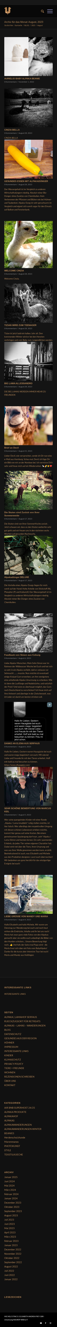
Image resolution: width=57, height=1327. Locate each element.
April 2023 (10, 1232)
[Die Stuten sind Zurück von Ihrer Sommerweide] (28, 490)
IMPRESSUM (11, 1046)
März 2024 (10, 1189)
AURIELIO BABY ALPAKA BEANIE (22, 78)
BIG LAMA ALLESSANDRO (18, 383)
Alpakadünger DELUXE (16, 577)
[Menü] (48, 11)
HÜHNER (9, 1042)
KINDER (8, 1055)
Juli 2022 (9, 1270)
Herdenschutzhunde (14, 1137)
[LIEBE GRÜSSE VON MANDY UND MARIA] (28, 894)
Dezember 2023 (12, 1202)
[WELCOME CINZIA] (28, 244)
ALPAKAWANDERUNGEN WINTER (22, 1129)
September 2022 (13, 1262)
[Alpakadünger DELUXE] (28, 555)
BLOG (7, 1029)
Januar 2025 (11, 1177)
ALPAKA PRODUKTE (15, 1111)
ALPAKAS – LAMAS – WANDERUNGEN (24, 1025)
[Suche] (41, 11)
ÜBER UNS (10, 1080)
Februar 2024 (11, 1194)
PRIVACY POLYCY (13, 1063)
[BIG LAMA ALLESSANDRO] (28, 361)
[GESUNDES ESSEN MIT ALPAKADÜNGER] (28, 159)
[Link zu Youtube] (40, 1323)
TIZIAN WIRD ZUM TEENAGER (20, 325)
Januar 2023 (11, 1245)
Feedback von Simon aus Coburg (22, 655)
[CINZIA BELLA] (28, 107)
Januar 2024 (11, 1198)
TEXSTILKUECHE (13, 1154)
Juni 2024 (9, 1181)
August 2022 (11, 1266)
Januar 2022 (11, 1279)
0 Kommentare (10, 82)
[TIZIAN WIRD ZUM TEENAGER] (28, 303)
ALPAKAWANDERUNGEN (18, 1124)
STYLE (7, 1150)
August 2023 (11, 1215)
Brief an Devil (11, 447)
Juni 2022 (9, 1275)
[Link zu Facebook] (45, 1323)
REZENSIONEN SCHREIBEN (19, 1076)
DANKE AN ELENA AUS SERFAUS (22, 743)
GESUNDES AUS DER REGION (20, 1038)
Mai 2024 (9, 1185)
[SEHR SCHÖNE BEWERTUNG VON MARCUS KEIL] (28, 786)
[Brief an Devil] (28, 425)
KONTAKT (9, 1085)
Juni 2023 (9, 1223)
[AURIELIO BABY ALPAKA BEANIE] (28, 56)
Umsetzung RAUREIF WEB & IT (16, 1320)
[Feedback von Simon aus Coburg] (28, 632)
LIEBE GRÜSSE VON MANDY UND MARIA (26, 916)
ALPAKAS (9, 1120)
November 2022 (12, 1253)
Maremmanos (11, 1141)
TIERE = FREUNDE (14, 1068)
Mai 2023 (9, 1228)
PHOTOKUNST (12, 1146)
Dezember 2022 (12, 1249)
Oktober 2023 (11, 1206)
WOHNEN (9, 1072)
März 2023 (10, 1236)
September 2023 (13, 1211)
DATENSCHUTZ (12, 1034)
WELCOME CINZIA (14, 270)
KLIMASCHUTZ (12, 1059)
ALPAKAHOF (11, 1116)
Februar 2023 (11, 1240)
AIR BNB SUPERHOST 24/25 (19, 1107)
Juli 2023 (9, 1219)
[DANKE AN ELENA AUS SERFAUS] (28, 721)
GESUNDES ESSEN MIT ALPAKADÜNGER (26, 181)
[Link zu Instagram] (50, 1323)
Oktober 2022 (11, 1258)
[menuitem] (41, 11)
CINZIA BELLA (12, 130)
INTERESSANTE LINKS (15, 994)
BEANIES (9, 1133)
